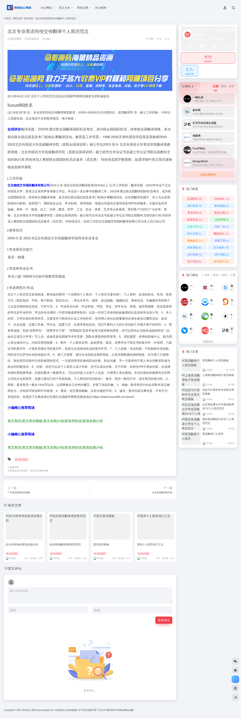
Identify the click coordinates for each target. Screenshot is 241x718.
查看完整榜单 (208, 174)
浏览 (224, 275)
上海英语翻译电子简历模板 (218, 375)
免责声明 (91, 709)
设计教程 (195, 254)
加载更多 (208, 341)
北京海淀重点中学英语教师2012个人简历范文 (218, 406)
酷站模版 (222, 205)
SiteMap (120, 709)
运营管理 (222, 219)
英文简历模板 (101, 544)
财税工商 (222, 240)
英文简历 (28, 18)
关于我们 (82, 709)
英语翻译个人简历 (212, 434)
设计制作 (221, 261)
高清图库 (194, 198)
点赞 (233, 275)
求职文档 (17, 18)
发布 (207, 275)
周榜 (223, 86)
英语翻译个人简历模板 (215, 360)
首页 (8, 18)
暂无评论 (14, 568)
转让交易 (194, 233)
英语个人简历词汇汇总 (150, 544)
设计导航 (222, 254)
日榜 (216, 86)
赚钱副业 (221, 233)
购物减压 (195, 240)
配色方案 (222, 212)
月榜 (231, 86)
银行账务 (195, 205)
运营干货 (195, 226)
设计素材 (221, 247)
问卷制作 (221, 198)
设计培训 (194, 261)
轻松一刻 (222, 226)
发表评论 (164, 620)
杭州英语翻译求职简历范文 (65, 544)
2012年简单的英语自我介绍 (22, 544)
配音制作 (195, 212)
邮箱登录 (195, 219)
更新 (215, 275)
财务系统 (194, 247)
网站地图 (128, 709)
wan (47, 38)
